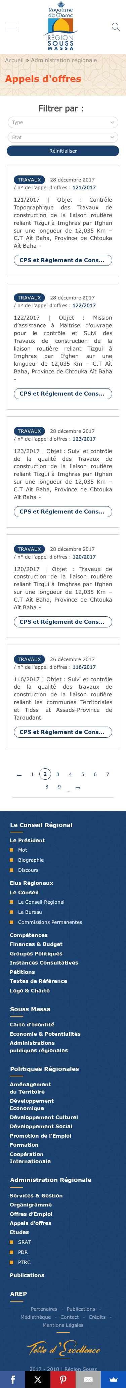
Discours (28, 870)
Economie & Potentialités (45, 1034)
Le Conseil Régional (41, 824)
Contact (69, 1317)
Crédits (97, 1317)
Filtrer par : (61, 108)
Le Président (27, 840)
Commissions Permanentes (50, 922)
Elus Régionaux (31, 883)
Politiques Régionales (44, 1068)
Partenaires (44, 1309)
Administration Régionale (50, 1179)
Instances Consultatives (44, 963)
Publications (27, 1275)
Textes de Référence (38, 981)
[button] (63, 122)
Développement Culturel (44, 1117)
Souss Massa (30, 1009)
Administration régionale (64, 60)
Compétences (29, 935)
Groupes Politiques (36, 953)
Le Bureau (30, 912)
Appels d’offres (30, 1223)
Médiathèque (35, 1317)
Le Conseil (24, 892)
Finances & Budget (36, 944)
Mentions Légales (63, 1325)
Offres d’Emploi (31, 1214)
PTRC (24, 1262)
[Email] (88, 1379)
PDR (23, 1252)
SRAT (24, 1242)
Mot (22, 850)
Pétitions (22, 972)
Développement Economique (32, 1104)
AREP (18, 1293)
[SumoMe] (113, 1379)
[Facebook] (12, 1379)
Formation (24, 1145)
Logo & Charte (30, 990)
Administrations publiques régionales (39, 1046)
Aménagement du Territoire (30, 1087)
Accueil (14, 60)
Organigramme (31, 1204)
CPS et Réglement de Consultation (65, 260)
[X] (37, 1379)
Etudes (19, 1232)
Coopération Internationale (30, 1157)
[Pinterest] (63, 1379)
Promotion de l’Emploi (40, 1136)
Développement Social (41, 1126)
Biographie (31, 860)
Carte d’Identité (32, 1024)
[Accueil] (62, 27)
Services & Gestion (36, 1195)
